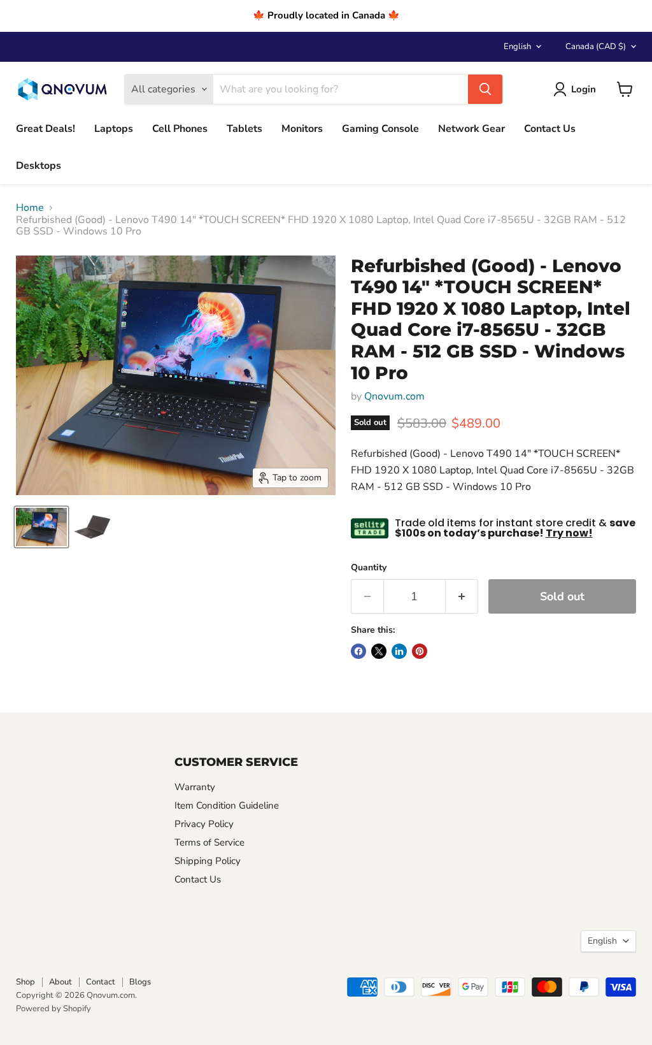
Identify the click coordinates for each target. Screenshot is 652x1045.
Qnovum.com (394, 396)
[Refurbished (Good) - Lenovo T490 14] (41, 527)
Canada (595, 46)
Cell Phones (180, 129)
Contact (100, 982)
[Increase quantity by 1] (462, 596)
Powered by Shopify (53, 1008)
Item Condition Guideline (226, 805)
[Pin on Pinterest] (419, 651)
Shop (25, 982)
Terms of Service (209, 842)
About (60, 982)
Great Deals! (45, 129)
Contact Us (550, 129)
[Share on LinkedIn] (399, 651)
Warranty (194, 787)
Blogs (140, 982)
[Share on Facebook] (358, 651)
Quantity (368, 568)
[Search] (485, 89)
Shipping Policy (207, 860)
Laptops (113, 129)
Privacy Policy (204, 824)
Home (30, 207)
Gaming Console (380, 129)
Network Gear (471, 129)
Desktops (38, 166)
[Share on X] (378, 651)
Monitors (302, 129)
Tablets (244, 129)
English (517, 46)
